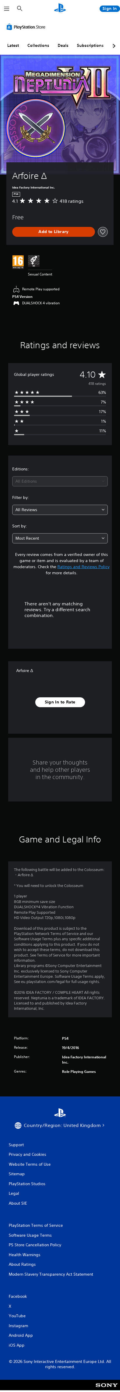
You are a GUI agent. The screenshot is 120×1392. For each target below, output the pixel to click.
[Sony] (106, 1388)
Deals (63, 45)
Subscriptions (90, 45)
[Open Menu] (6, 8)
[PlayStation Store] (27, 26)
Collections (38, 45)
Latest (13, 45)
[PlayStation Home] (60, 9)
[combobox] (60, 481)
